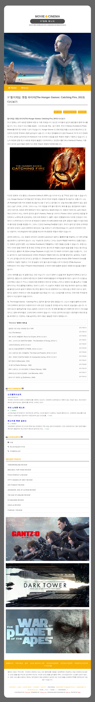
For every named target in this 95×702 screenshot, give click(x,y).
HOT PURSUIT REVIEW (16, 485)
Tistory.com (43, 692)
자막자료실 (19, 663)
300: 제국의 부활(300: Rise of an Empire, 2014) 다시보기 (28, 336)
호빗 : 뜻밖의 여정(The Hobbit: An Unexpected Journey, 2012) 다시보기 (33, 357)
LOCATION (12, 687)
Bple (79, 692)
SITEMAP (36, 687)
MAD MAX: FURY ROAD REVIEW (19, 470)
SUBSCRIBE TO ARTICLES (65, 687)
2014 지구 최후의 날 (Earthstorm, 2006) (22, 377)
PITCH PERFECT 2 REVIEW (17, 475)
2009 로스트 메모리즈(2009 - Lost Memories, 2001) (26, 373)
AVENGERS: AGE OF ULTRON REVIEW (22, 490)
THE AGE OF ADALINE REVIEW (19, 495)
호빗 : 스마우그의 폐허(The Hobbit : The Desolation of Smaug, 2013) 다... (33, 341)
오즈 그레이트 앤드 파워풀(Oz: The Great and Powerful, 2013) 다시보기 (33, 353)
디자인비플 (48, 666)
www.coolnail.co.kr (13, 397)
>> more (50, 415)
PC (8, 410)
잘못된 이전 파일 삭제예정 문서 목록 (21, 328)
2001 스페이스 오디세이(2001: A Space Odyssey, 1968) (27, 369)
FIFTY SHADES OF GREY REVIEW (20, 480)
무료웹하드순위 (15, 451)
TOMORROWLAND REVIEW (17, 465)
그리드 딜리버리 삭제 (37, 663)
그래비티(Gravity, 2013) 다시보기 (20, 345)
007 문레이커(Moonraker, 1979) (19, 361)
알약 (26, 663)
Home (13, 87)
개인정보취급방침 (52, 663)
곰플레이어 (9, 663)
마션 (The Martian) (15, 332)
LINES (19, 687)
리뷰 (11, 442)
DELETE (43, 687)
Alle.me (68, 692)
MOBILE (14, 410)
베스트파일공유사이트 (17, 447)
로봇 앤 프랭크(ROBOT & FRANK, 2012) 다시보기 (25, 349)
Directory (12, 323)
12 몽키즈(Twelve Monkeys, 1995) (20, 365)
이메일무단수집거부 (81, 663)
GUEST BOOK (27, 687)
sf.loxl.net (27, 692)
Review (25, 88)
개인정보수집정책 (66, 663)
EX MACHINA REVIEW (16, 500)
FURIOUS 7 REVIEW (15, 510)
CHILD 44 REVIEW (14, 505)
